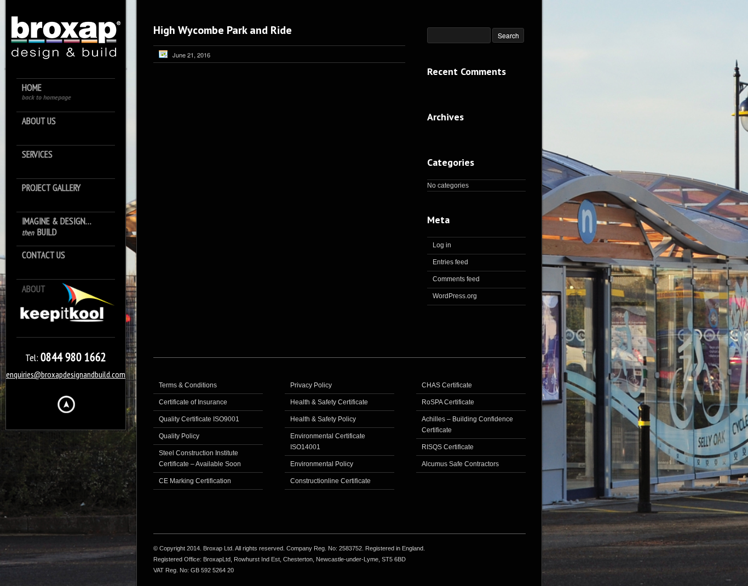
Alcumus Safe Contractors (460, 464)
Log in (442, 245)
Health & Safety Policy (323, 419)
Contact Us (43, 255)
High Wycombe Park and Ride (222, 30)
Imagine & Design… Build (56, 227)
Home (46, 91)
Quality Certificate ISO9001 (199, 419)
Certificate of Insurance (193, 402)
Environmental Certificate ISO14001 (327, 441)
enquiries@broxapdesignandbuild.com (65, 374)
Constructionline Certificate (330, 481)
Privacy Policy (311, 385)
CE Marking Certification (195, 481)
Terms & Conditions (188, 385)
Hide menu (66, 404)
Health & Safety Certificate (329, 402)
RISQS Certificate (448, 447)
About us (39, 121)
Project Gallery (51, 188)
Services (37, 154)
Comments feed (456, 279)
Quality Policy (179, 436)
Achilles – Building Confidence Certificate (467, 424)
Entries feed (450, 262)
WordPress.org (455, 296)
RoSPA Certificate (448, 402)
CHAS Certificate (447, 385)
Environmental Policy (321, 464)
